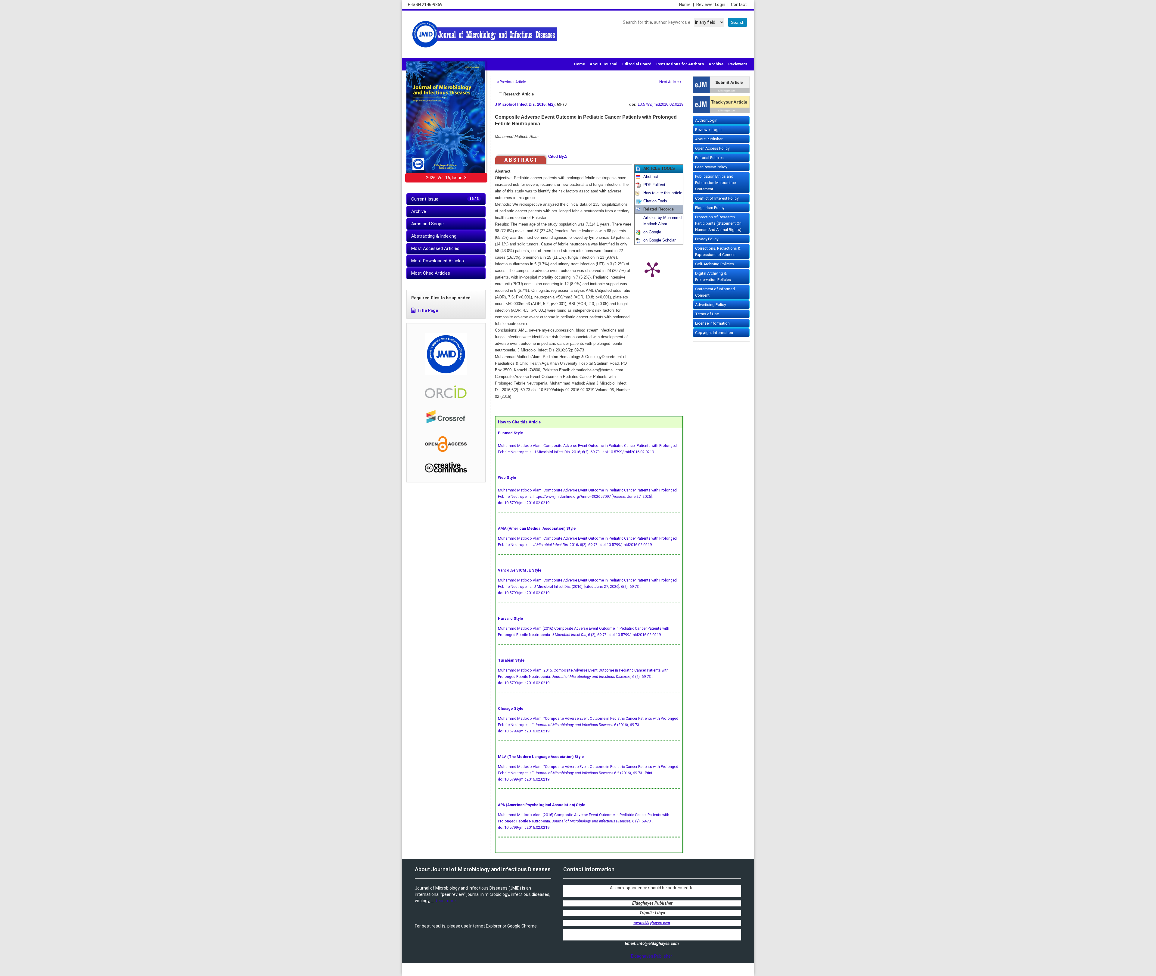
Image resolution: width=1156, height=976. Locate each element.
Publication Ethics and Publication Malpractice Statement (715, 182)
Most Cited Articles (430, 273)
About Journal (603, 64)
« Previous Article (511, 82)
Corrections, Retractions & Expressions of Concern (718, 251)
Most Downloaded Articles (437, 260)
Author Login (706, 120)
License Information (712, 323)
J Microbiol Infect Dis (515, 104)
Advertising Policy (710, 304)
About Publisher (708, 139)
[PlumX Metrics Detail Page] (652, 269)
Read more (445, 900)
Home (686, 4)
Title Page (427, 310)
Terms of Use (707, 314)
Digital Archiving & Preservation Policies (713, 276)
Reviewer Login (712, 4)
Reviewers (737, 64)
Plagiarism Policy (709, 207)
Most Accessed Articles (435, 248)
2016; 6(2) (546, 104)
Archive (716, 64)
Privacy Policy (706, 239)
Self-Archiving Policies (714, 264)
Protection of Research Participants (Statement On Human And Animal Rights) (718, 223)
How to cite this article (662, 193)
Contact (739, 4)
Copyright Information (714, 332)
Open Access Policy (712, 148)
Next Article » (670, 82)
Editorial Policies (709, 157)
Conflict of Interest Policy (716, 198)
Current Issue (445, 199)
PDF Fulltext (654, 185)
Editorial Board (636, 64)
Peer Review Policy (711, 167)
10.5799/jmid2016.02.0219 (660, 104)
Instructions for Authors (680, 64)
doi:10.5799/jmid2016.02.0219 (628, 452)
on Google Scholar (659, 240)
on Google (652, 232)
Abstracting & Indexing (433, 236)
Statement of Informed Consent (715, 292)
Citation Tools (655, 201)
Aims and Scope (427, 223)
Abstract (650, 177)
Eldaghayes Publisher (651, 956)
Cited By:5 (557, 156)
